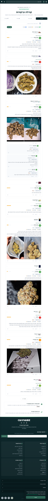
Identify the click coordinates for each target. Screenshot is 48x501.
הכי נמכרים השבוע (42, 451)
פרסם (9, 27)
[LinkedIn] (21, 423)
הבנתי (35, 497)
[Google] (27, 423)
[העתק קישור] (33, 51)
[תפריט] (46, 2)
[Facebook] (24, 423)
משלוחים (44, 455)
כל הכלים (20, 455)
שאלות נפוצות (43, 465)
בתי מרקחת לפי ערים (42, 491)
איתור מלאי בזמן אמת (18, 446)
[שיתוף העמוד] (4, 2)
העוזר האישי (20, 451)
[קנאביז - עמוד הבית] (44, 2)
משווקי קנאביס (43, 484)
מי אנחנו (20, 463)
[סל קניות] (2, 2)
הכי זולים (44, 450)
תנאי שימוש (20, 472)
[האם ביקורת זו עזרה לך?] (39, 51)
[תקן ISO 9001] (9, 498)
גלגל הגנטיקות (43, 468)
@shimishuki (30, 157)
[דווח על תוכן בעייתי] (8, 51)
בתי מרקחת (44, 448)
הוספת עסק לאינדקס (18, 468)
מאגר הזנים (44, 466)
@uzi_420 (31, 147)
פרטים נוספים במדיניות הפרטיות (32, 494)
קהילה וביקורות (43, 470)
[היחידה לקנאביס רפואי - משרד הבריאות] (12, 498)
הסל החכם (20, 448)
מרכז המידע (44, 463)
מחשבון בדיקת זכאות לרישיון (17, 453)
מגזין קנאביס (43, 474)
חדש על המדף (43, 453)
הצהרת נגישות (19, 470)
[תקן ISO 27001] (5, 498)
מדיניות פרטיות (19, 474)
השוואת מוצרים (19, 450)
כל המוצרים (44, 446)
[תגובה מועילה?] (35, 166)
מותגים (44, 487)
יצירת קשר (20, 466)
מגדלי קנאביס (43, 480)
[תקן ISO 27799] (2, 498)
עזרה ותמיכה (20, 465)
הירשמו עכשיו (4, 436)
